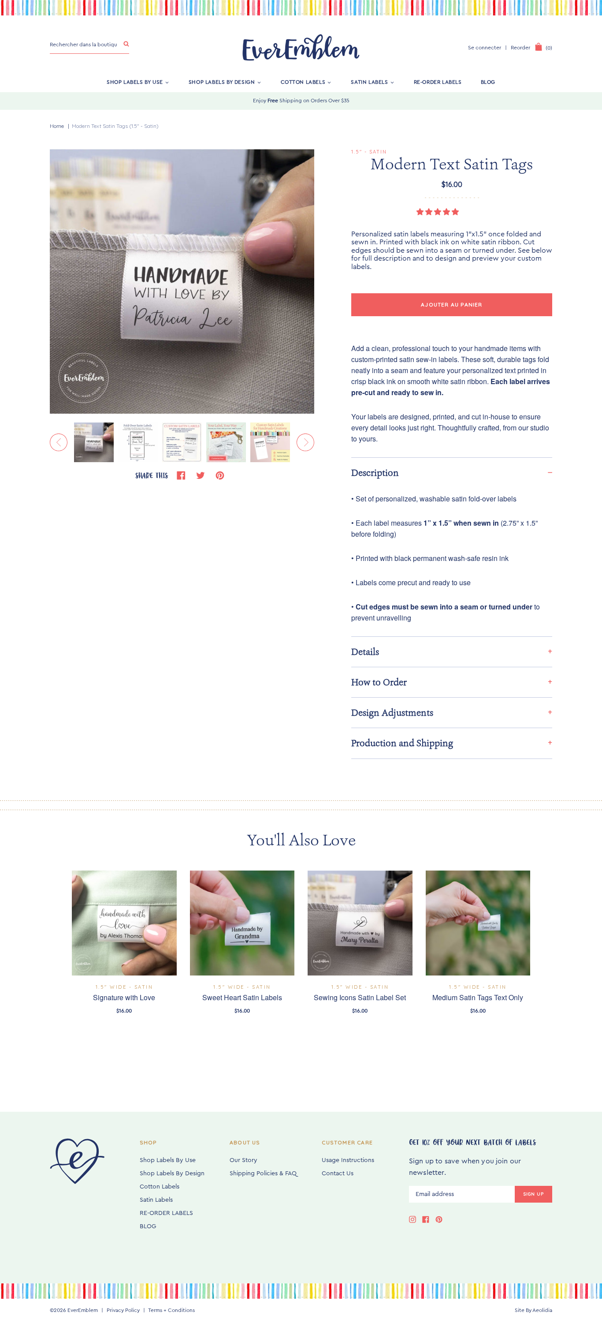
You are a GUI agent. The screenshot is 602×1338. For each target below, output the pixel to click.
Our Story (243, 1160)
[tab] (451, 472)
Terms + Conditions (171, 1310)
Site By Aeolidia (533, 1310)
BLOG (488, 82)
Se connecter (484, 47)
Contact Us (337, 1173)
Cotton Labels (303, 82)
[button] (438, 212)
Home (57, 126)
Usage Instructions (348, 1160)
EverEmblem (82, 1310)
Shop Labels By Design (222, 82)
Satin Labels (369, 82)
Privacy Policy (123, 1310)
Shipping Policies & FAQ (263, 1173)
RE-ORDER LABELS (438, 82)
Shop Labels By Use (135, 82)
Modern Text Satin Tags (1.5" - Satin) (115, 126)
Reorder (520, 47)
